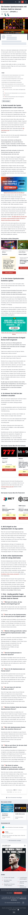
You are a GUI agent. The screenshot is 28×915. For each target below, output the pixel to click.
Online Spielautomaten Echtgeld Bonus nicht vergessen (13, 78)
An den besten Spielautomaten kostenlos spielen (12, 76)
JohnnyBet (5, 11)
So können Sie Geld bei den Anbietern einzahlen (12, 80)
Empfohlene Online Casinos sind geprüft (10, 574)
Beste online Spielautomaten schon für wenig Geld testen (13, 84)
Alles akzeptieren (18, 892)
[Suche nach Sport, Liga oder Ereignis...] (15, 2)
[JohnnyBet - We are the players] (2, 2)
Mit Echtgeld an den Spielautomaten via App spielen (12, 82)
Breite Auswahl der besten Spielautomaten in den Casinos (13, 75)
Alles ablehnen (9, 892)
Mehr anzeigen (6, 101)
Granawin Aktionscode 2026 (7, 486)
